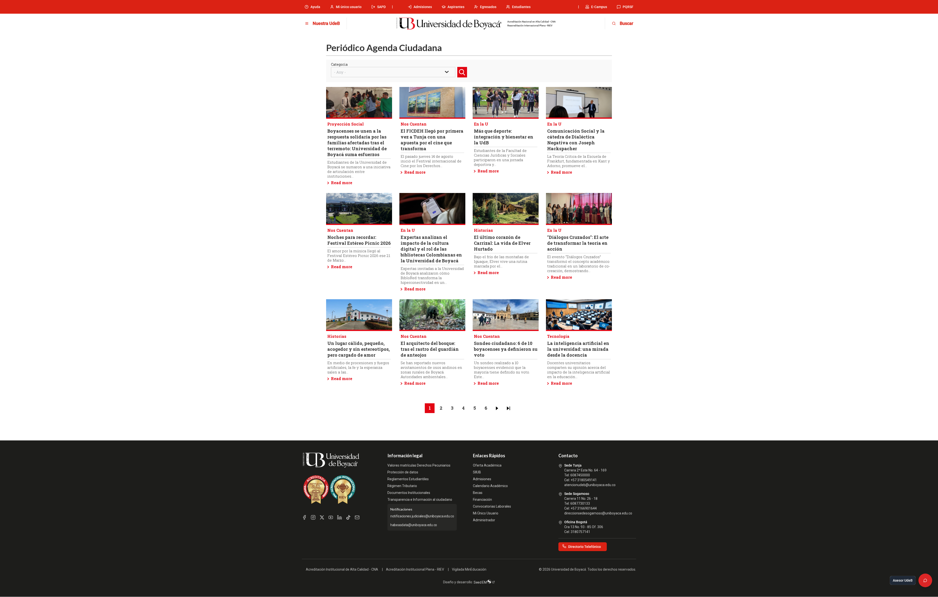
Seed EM (481, 582)
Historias (483, 230)
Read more (341, 182)
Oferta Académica (487, 465)
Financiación (482, 499)
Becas (477, 493)
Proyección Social (345, 124)
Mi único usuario (349, 7)
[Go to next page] (497, 408)
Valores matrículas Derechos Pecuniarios (418, 465)
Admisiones (423, 7)
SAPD (381, 7)
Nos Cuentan (413, 124)
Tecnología (558, 336)
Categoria (339, 64)
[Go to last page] (508, 408)
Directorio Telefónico (584, 547)
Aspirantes (456, 7)
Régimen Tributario (402, 486)
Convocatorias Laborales (492, 506)
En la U (481, 124)
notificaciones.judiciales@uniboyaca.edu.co (422, 516)
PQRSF (628, 7)
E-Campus (599, 7)
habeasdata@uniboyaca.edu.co (413, 525)
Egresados (488, 7)
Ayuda (315, 7)
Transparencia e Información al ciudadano (419, 499)
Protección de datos (402, 472)
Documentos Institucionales (408, 493)
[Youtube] (330, 517)
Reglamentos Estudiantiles (408, 479)
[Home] (448, 24)
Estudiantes (521, 7)
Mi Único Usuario (485, 513)
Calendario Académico (490, 486)
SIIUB (477, 472)
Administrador (484, 520)
